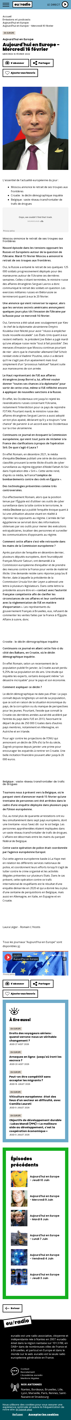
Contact (25, 1369)
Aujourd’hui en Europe (16, 22)
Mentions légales (30, 1378)
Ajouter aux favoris (23, 72)
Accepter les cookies (43, 1414)
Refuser (17, 1414)
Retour (15, 1308)
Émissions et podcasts (16, 19)
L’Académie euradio (32, 1375)
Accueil (7, 16)
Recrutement (28, 1372)
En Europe (9, 33)
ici (19, 946)
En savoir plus (24, 1409)
